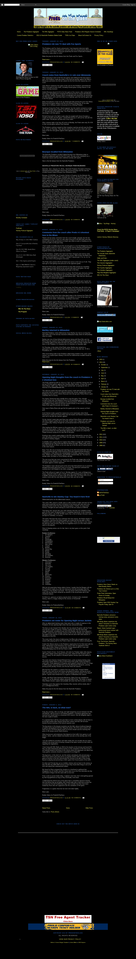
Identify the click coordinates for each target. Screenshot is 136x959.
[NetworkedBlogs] (108, 538)
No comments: (76, 62)
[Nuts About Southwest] (105, 656)
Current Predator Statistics (25, 35)
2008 (101, 445)
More (99, 351)
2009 (101, 442)
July (102, 370)
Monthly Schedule (21, 217)
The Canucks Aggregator (104, 263)
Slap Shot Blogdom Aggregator (106, 272)
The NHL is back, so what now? (56, 708)
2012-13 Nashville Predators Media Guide (49, 35)
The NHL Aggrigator (48, 32)
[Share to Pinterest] (51, 65)
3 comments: (75, 317)
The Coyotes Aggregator (104, 268)
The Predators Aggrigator (31, 32)
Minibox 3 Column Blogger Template (59, 942)
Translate (112, 508)
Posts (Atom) (55, 812)
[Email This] (43, 65)
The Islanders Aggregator (105, 270)
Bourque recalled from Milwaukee (57, 152)
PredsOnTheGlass (103, 492)
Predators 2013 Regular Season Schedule (88, 32)
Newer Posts (46, 808)
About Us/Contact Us (84, 35)
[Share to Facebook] (49, 65)
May (102, 376)
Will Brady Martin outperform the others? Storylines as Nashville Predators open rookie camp (107, 624)
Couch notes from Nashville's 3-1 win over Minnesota (66, 75)
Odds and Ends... (102, 258)
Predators (110, 673)
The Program (22, 311)
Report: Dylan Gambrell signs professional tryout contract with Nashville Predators (107, 630)
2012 (101, 434)
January (103, 387)
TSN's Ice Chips (70, 35)
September (104, 367)
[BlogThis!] (45, 65)
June (102, 373)
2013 (101, 362)
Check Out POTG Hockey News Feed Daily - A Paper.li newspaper (108, 230)
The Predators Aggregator (105, 251)
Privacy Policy (98, 35)
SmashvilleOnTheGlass (104, 101)
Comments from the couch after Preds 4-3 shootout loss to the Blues (65, 233)
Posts (102, 480)
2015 (101, 359)
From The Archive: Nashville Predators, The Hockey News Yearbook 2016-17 (107, 643)
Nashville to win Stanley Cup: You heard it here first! (66, 497)
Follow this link (111, 118)
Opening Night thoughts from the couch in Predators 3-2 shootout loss (67, 378)
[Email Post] (82, 62)
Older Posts (89, 808)
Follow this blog (109, 541)
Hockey (105, 674)
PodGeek (19, 228)
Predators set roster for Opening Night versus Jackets (66, 621)
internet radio (24, 171)
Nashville (105, 673)
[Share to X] (47, 65)
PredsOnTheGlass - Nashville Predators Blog (108, 669)
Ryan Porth (32, 171)
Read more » (46, 59)
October (103, 365)
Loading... (19, 287)
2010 (101, 440)
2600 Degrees (81, 942)
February (104, 384)
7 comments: (76, 141)
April (102, 378)
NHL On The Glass (24, 309)
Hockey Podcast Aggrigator (24, 230)
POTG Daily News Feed (64, 32)
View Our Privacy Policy (70, 939)
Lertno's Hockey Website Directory (107, 237)
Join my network (109, 677)
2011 (101, 437)
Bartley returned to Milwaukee (55, 330)
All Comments (104, 483)
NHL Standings (108, 32)
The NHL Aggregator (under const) (107, 260)
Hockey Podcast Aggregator (105, 265)
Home (19, 32)
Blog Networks (106, 664)
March (103, 381)
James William (73, 942)
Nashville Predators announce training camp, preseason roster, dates (107, 617)
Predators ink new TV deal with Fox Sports (61, 44)
